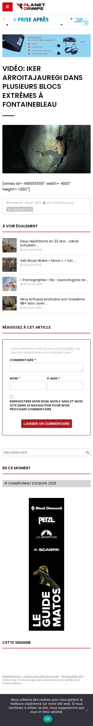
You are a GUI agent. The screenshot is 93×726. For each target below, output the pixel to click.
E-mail (53, 378)
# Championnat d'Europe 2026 (30, 483)
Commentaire (23, 360)
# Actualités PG (19, 209)
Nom (15, 378)
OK (48, 719)
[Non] (87, 710)
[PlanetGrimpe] (30, 6)
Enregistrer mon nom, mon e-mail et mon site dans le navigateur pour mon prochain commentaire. (46, 405)
